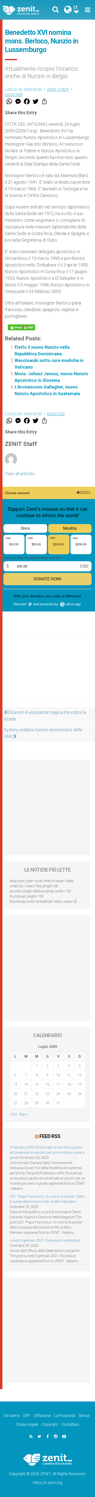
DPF (26, 1415)
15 (37, 1084)
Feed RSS (49, 1136)
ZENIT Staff (58, 90)
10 (58, 1075)
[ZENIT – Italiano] (26, 9)
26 (80, 1094)
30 (47, 1103)
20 (15, 1094)
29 (37, 1103)
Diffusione (42, 1415)
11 (69, 1075)
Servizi (84, 1415)
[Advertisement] (47, 674)
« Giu (13, 1114)
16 (47, 1084)
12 (80, 1075)
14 (26, 1084)
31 (58, 1103)
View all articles (20, 473)
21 (26, 1094)
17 (58, 1084)
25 (69, 1094)
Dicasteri (14, 95)
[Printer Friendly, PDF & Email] (21, 327)
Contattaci (70, 1424)
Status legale (27, 1424)
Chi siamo (11, 1415)
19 (80, 1084)
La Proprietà (64, 1415)
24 (58, 1094)
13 (15, 1084)
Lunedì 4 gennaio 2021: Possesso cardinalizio (45, 1240)
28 (26, 1103)
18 (69, 1084)
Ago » (23, 1114)
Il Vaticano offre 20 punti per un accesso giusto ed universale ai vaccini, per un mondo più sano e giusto (47, 1152)
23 (47, 1094)
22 (37, 1094)
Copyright (50, 1424)
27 (15, 1103)
